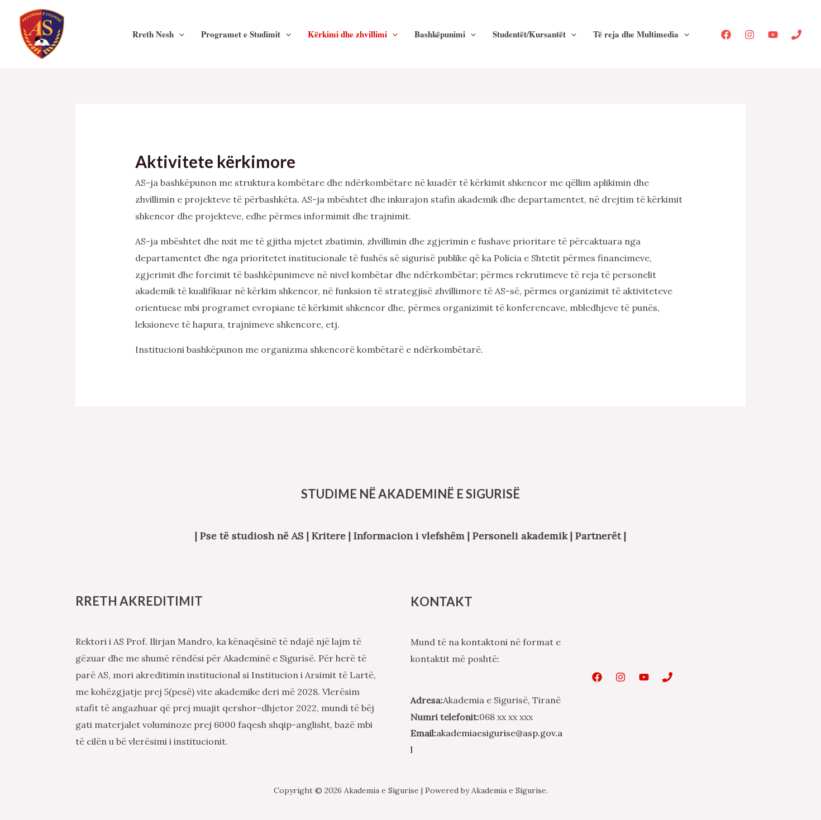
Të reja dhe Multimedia (636, 34)
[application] (179, 34)
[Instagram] (749, 35)
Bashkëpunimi (439, 34)
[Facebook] (726, 35)
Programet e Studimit (240, 34)
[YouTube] (773, 35)
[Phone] (796, 35)
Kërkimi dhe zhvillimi (347, 34)
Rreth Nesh (153, 34)
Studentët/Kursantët (529, 34)
